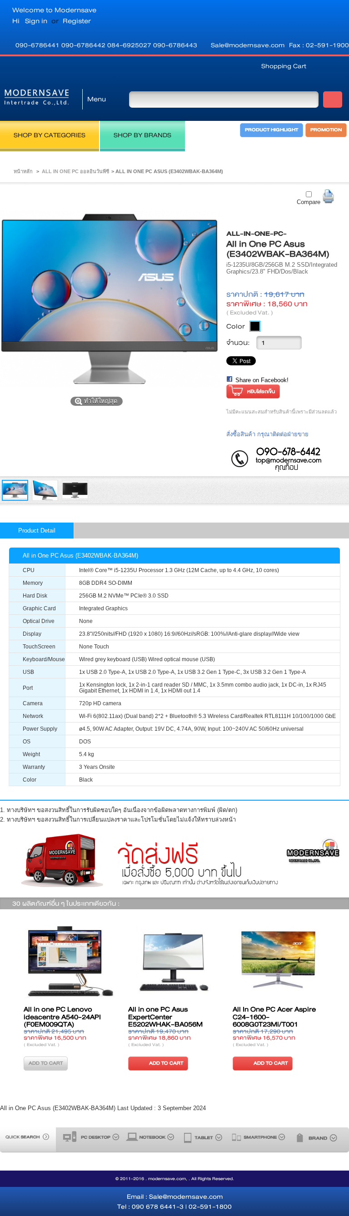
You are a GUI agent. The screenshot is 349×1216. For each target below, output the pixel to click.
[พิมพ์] (328, 196)
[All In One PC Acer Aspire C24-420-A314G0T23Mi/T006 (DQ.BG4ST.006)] (235, 962)
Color (235, 326)
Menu (96, 99)
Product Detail (36, 530)
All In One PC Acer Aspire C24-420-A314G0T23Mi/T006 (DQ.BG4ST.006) (231, 1021)
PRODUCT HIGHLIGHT (271, 130)
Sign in (36, 20)
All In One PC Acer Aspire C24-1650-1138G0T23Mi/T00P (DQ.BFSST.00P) (126, 1021)
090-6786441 (38, 45)
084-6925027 (130, 45)
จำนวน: (238, 342)
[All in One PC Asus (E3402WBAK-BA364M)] (15, 498)
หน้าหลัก (23, 171)
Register (77, 20)
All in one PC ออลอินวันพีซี (75, 171)
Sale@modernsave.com (247, 45)
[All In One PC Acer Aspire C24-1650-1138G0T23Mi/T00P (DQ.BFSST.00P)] (131, 962)
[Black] (254, 326)
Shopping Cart (283, 66)
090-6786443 (175, 45)
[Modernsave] (37, 99)
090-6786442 (84, 45)
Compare (308, 202)
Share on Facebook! (262, 380)
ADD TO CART (123, 1063)
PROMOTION (326, 130)
